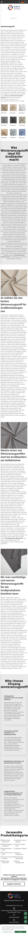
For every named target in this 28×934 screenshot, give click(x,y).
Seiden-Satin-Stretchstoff (5, 861)
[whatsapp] (25, 921)
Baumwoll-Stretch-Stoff (7, 849)
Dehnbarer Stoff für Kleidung (20, 841)
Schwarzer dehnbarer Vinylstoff (8, 857)
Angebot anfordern (14, 884)
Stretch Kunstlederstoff (19, 861)
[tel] (25, 917)
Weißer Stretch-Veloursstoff (6, 841)
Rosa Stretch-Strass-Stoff (7, 853)
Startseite (14, 18)
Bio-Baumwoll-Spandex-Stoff (19, 857)
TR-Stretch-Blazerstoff (16, 125)
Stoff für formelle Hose (20, 845)
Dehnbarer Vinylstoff (21, 848)
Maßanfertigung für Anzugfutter (7, 845)
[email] (25, 913)
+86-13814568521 (14, 922)
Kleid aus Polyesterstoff (19, 853)
